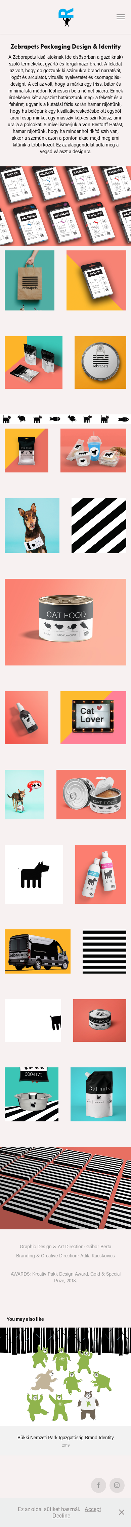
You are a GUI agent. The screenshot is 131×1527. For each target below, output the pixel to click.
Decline (61, 1515)
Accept (93, 1508)
